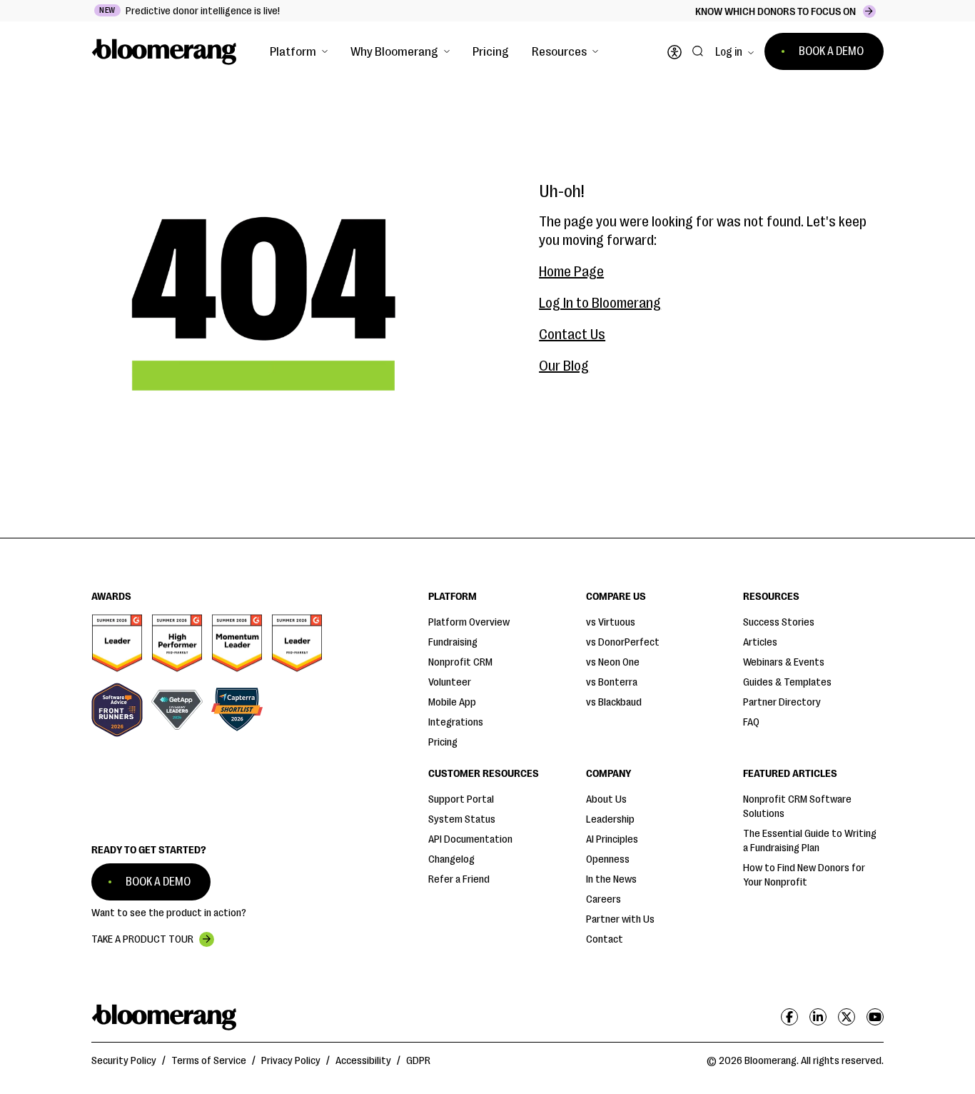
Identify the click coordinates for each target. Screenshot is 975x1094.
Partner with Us (620, 919)
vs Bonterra (611, 682)
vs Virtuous (610, 622)
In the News (611, 879)
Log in (728, 52)
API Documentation (470, 839)
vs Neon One (613, 662)
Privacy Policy (290, 1061)
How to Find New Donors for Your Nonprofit (804, 875)
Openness (608, 859)
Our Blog (564, 366)
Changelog (451, 859)
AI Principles (612, 839)
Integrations (455, 722)
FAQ (751, 722)
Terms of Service (208, 1061)
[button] (299, 51)
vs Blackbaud (614, 702)
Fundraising (453, 642)
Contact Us (572, 334)
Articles (760, 642)
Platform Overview (469, 622)
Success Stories (778, 622)
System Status (461, 819)
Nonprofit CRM (460, 662)
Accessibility (363, 1061)
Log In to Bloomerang (600, 303)
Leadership (610, 819)
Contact (604, 939)
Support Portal (461, 799)
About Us (606, 799)
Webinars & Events (783, 662)
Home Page (571, 272)
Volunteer (449, 682)
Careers (603, 899)
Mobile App (452, 702)
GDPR (418, 1061)
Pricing (491, 51)
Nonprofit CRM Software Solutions (797, 806)
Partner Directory (782, 702)
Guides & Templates (787, 682)
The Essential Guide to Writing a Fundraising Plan (810, 841)
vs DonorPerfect (623, 642)
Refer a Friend (459, 879)
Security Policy (123, 1061)
